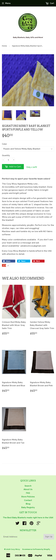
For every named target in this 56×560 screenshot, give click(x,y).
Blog (28, 504)
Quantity (6, 155)
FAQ (28, 493)
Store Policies (28, 496)
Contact (28, 500)
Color (4, 144)
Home (4, 46)
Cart (51, 3)
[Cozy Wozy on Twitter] (17, 524)
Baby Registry (28, 507)
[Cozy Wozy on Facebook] (24, 524)
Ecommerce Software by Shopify (36, 549)
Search (28, 486)
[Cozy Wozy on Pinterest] (31, 524)
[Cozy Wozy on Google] (39, 524)
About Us (28, 489)
